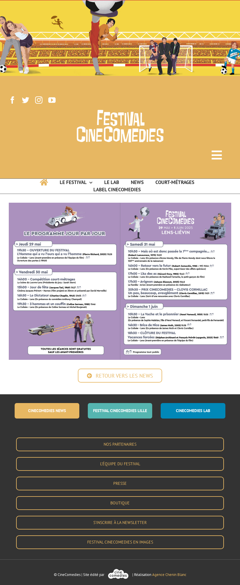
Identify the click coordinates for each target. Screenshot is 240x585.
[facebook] (12, 100)
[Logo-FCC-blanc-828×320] (120, 112)
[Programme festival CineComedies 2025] (120, 205)
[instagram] (38, 100)
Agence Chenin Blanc (169, 574)
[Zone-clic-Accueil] (120, 9)
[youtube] (52, 100)
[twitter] (25, 100)
